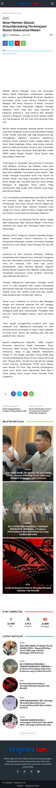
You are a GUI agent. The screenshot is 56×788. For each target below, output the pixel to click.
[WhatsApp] (23, 43)
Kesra (19, 13)
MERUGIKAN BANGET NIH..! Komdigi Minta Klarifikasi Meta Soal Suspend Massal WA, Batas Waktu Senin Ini (36, 704)
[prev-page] (4, 598)
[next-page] (8, 598)
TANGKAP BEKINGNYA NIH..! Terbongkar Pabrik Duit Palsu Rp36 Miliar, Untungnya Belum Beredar (36, 722)
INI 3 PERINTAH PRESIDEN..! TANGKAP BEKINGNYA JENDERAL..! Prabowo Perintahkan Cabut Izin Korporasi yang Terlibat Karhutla (28, 530)
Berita (13, 13)
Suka (11, 618)
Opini (27, 584)
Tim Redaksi (14, 35)
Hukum (22, 717)
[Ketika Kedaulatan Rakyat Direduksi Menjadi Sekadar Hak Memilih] (28, 566)
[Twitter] (11, 43)
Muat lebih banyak (27, 733)
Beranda (6, 13)
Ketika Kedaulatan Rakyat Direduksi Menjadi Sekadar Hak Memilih (28, 589)
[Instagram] (24, 771)
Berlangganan (45, 618)
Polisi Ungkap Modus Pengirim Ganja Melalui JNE (14, 410)
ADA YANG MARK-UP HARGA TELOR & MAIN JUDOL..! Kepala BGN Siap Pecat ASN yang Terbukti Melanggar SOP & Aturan (28, 475)
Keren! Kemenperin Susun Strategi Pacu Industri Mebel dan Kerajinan (40, 411)
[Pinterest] (17, 43)
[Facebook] (5, 43)
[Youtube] (38, 771)
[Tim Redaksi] (5, 35)
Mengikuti (28, 618)
